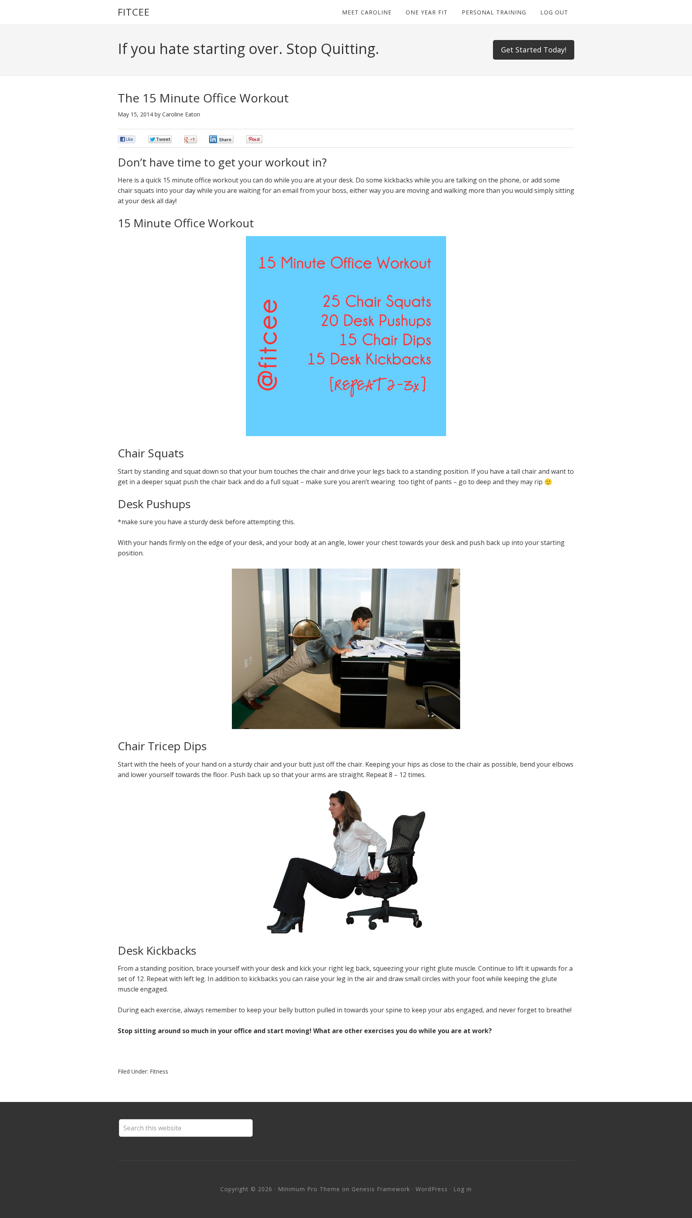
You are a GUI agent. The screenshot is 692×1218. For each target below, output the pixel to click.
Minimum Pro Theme (309, 1189)
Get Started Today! (533, 49)
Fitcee (134, 11)
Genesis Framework (381, 1189)
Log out (554, 12)
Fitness (159, 1071)
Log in (462, 1189)
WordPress (432, 1189)
